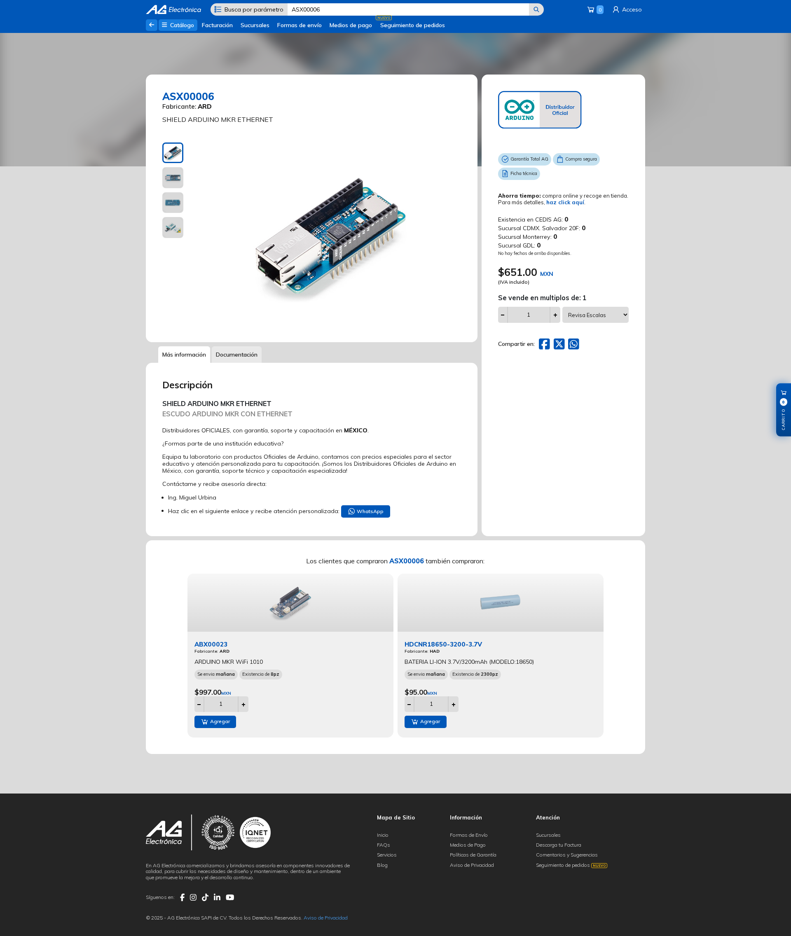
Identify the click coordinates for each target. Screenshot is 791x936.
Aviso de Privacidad (472, 865)
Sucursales (255, 25)
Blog (382, 865)
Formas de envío (299, 25)
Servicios (387, 855)
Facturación (217, 25)
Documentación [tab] (236, 354)
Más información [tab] (184, 354)
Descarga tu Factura (558, 845)
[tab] (172, 152)
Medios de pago (351, 25)
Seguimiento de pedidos (412, 25)
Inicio (382, 835)
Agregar (219, 721)
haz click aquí (565, 202)
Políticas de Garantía (473, 855)
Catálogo (181, 25)
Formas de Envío (469, 835)
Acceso (631, 9)
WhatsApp (370, 511)
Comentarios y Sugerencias (567, 855)
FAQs (383, 845)
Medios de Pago (468, 845)
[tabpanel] (330, 236)
